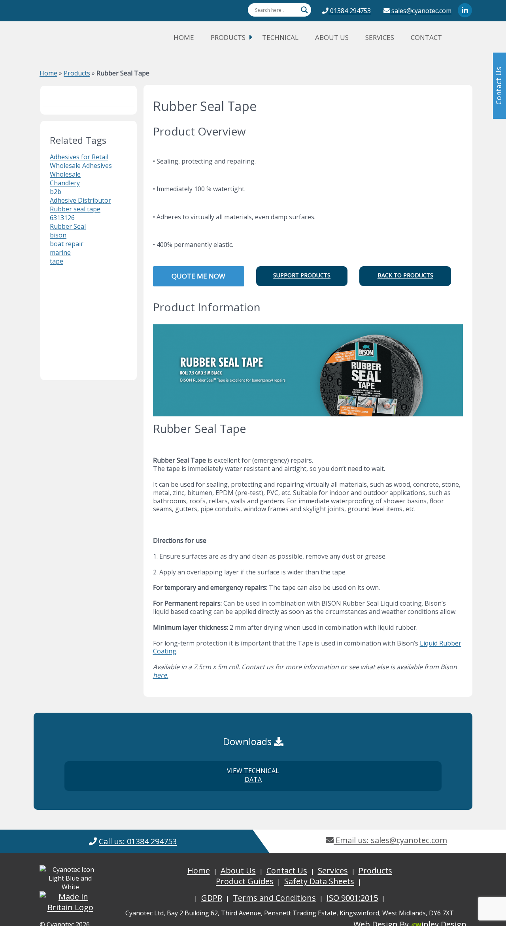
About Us (332, 37)
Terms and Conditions (274, 897)
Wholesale (65, 174)
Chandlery (65, 183)
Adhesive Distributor (80, 200)
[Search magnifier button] (304, 9)
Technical (280, 37)
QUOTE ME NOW (198, 275)
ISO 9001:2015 (352, 897)
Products (228, 37)
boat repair (66, 243)
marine (60, 252)
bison (58, 235)
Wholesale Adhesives (81, 165)
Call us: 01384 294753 (138, 841)
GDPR (211, 897)
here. (160, 675)
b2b (55, 191)
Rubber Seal (68, 226)
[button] (301, 276)
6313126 (62, 217)
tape (56, 261)
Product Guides (245, 881)
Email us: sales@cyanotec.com (390, 840)
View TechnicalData (253, 775)
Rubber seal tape (75, 209)
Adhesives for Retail (79, 156)
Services (379, 37)
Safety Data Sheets (319, 881)
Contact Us (286, 870)
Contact (426, 37)
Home (184, 37)
